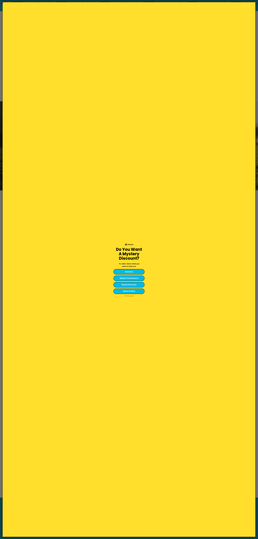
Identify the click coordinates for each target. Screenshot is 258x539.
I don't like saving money (129, 295)
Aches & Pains (129, 291)
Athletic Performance (129, 278)
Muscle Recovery (129, 285)
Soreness (129, 272)
